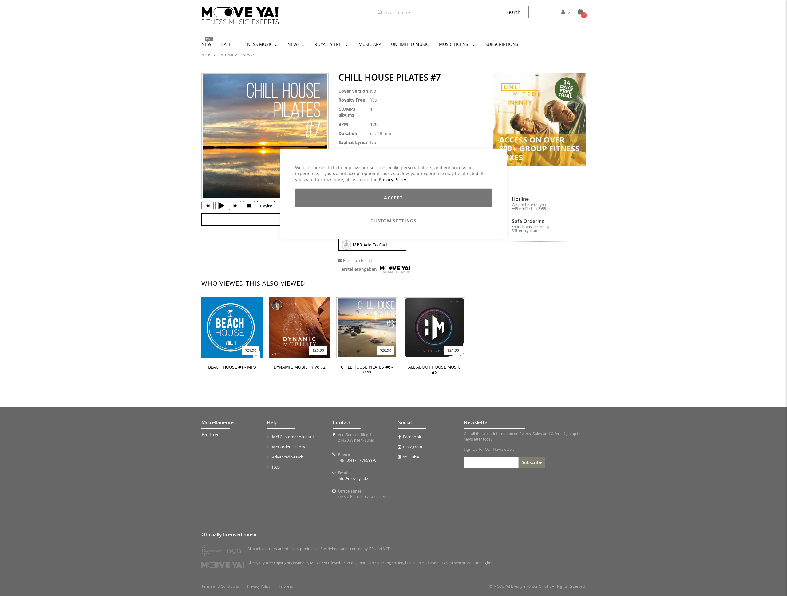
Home (205, 55)
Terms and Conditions (220, 586)
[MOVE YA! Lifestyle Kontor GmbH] (240, 15)
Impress (286, 586)
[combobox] (436, 12)
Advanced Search (288, 457)
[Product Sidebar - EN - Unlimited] (539, 119)
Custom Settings (393, 221)
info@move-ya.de (353, 478)
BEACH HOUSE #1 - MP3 (232, 367)
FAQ (276, 467)
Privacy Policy (392, 179)
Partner (210, 434)
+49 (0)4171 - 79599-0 (531, 208)
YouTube (411, 457)
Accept (393, 198)
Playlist (266, 205)
